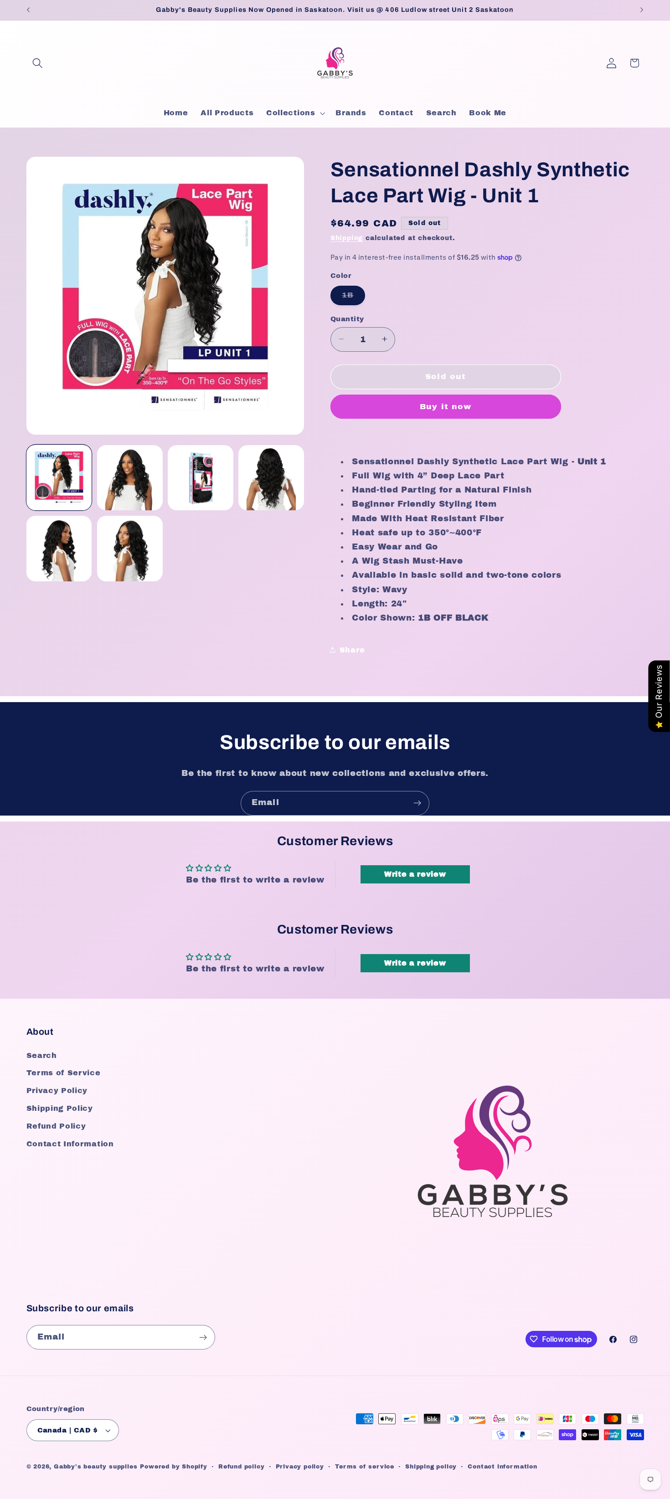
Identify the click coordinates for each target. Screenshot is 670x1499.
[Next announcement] (642, 10)
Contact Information (70, 1144)
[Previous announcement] (28, 10)
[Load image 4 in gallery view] (271, 478)
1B (353, 298)
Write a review (415, 874)
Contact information (502, 1466)
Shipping (346, 238)
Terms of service (364, 1466)
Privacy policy (300, 1466)
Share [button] (352, 649)
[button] (38, 63)
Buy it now (446, 406)
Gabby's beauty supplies (96, 1466)
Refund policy (241, 1466)
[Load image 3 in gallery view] (200, 478)
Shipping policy (431, 1466)
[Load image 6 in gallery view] (130, 548)
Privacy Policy (57, 1090)
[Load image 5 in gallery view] (59, 548)
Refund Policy (56, 1126)
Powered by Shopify (173, 1466)
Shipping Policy (59, 1108)
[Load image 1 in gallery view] (59, 478)
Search (41, 1055)
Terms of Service (63, 1073)
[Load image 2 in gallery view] (130, 478)
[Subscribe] (417, 803)
